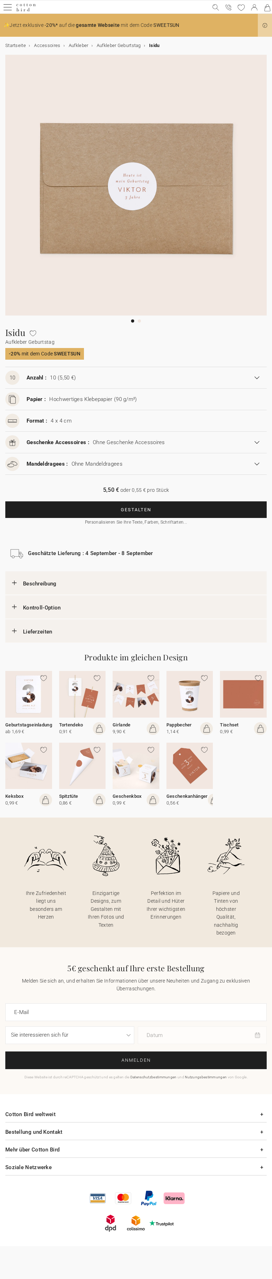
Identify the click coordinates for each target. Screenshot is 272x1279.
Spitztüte (68, 796)
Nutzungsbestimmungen (206, 1077)
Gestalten (136, 509)
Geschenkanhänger (187, 796)
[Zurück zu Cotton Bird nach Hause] (26, 10)
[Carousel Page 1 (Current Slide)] (132, 321)
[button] (265, 25)
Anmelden (136, 1060)
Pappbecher (179, 724)
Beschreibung (40, 583)
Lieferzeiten (37, 632)
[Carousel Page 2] (139, 321)
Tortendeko (71, 724)
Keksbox (14, 796)
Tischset (229, 724)
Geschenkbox (127, 796)
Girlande (121, 724)
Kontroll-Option (42, 608)
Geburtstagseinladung (28, 724)
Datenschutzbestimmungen (153, 1077)
